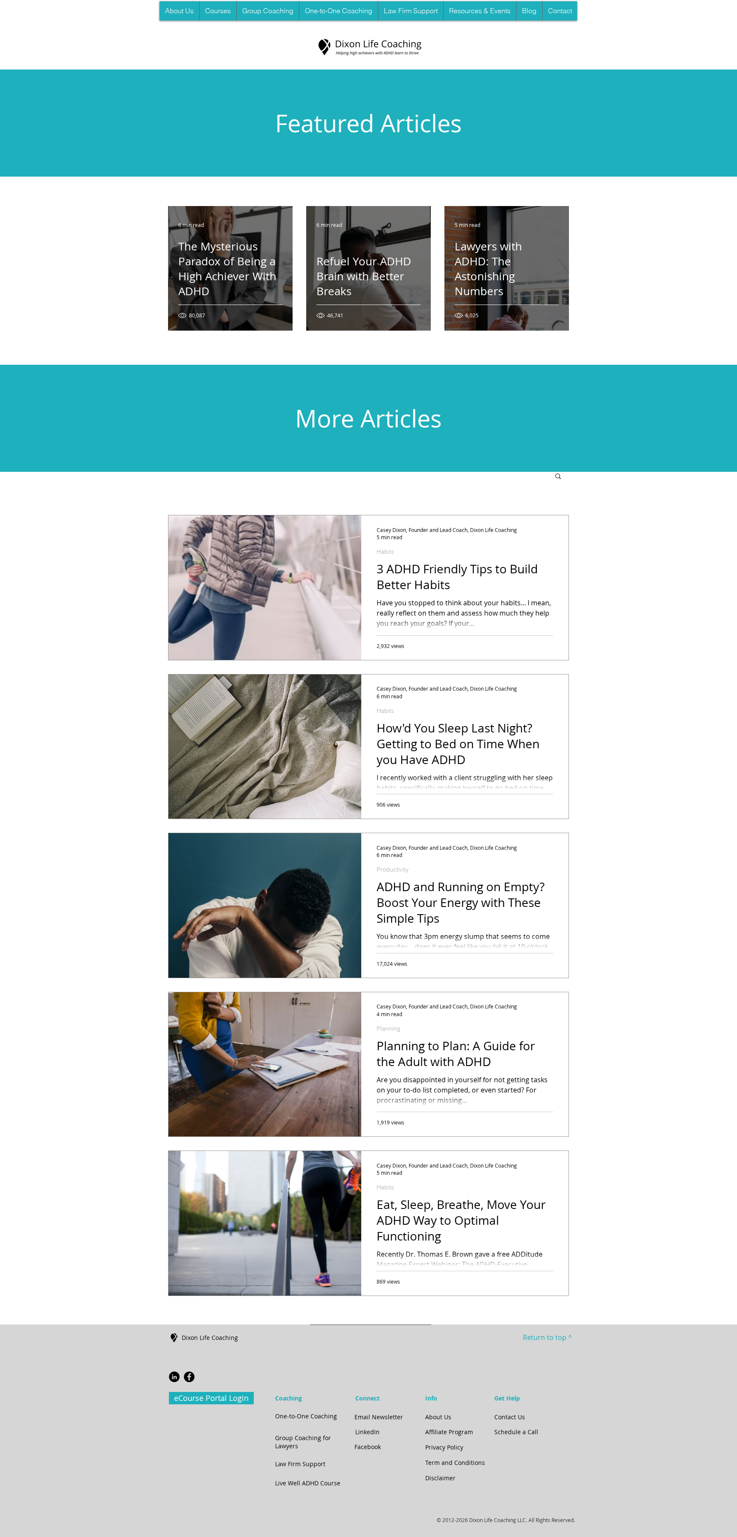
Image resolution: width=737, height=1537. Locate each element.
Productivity (393, 869)
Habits (385, 551)
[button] (217, 10)
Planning (388, 1028)
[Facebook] (189, 1376)
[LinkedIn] (174, 1376)
